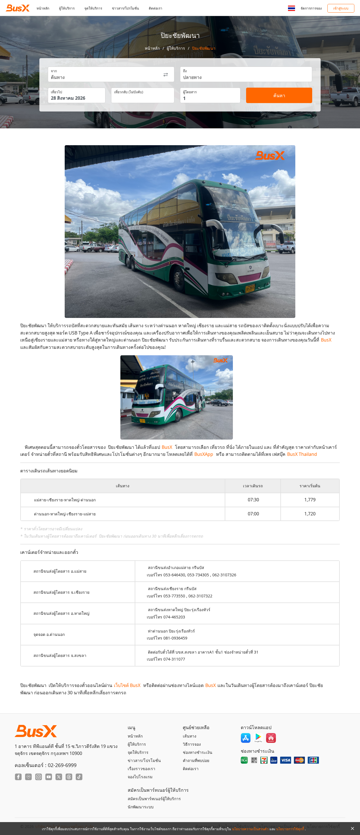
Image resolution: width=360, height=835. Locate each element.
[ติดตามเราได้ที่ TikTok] (79, 777)
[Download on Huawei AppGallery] (271, 738)
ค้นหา (279, 95)
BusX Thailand (302, 454)
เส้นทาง (189, 736)
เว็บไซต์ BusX (127, 685)
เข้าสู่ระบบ (340, 8)
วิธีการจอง (192, 744)
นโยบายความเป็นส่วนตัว (250, 829)
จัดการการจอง (311, 8)
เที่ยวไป (56, 92)
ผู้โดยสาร (190, 92)
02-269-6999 (62, 765)
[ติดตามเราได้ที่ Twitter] (58, 777)
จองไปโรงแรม (140, 776)
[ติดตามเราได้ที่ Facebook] (18, 777)
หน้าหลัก (43, 8)
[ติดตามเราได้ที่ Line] (28, 777)
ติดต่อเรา (155, 8)
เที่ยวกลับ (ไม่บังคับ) (128, 92)
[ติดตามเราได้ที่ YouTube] (48, 777)
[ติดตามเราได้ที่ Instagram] (38, 777)
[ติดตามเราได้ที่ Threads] (69, 777)
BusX (326, 340)
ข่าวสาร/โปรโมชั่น (125, 8)
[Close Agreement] (352, 828)
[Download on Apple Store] (246, 738)
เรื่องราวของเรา (141, 768)
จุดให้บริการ (93, 8)
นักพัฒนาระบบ (141, 806)
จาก (54, 71)
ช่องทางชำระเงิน (197, 752)
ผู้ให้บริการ (67, 8)
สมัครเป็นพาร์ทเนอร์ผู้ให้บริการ (154, 798)
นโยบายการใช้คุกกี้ (290, 829)
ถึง (185, 71)
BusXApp (203, 454)
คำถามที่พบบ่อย (196, 760)
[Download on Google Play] (258, 738)
